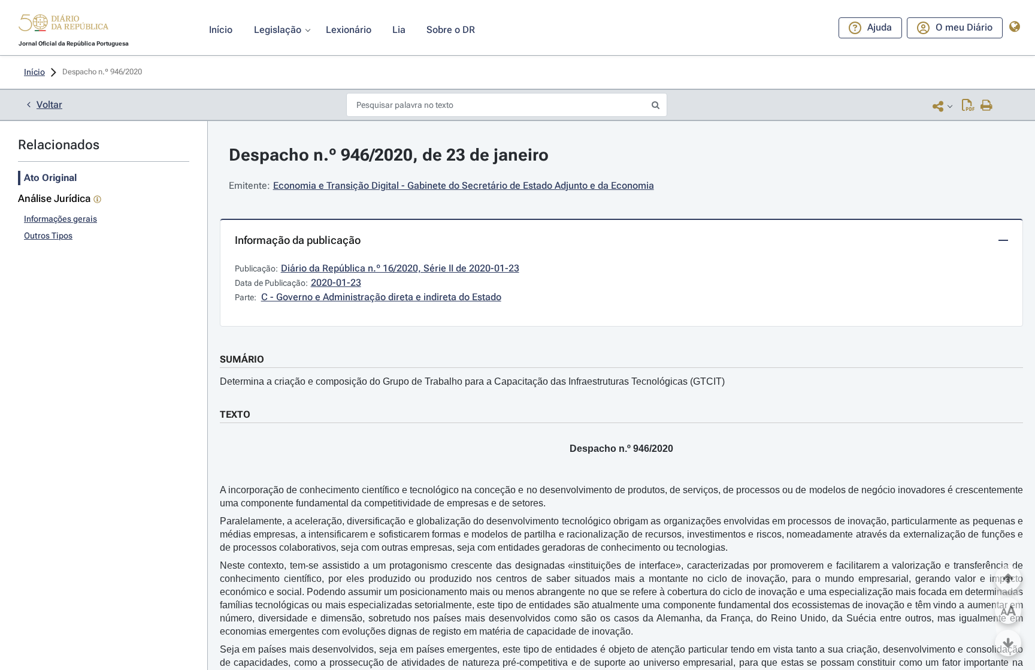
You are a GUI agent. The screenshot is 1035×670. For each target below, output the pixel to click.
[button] (63, 24)
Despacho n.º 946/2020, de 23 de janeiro (389, 155)
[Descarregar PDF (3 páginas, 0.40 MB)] (968, 106)
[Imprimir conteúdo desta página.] (986, 106)
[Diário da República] (63, 25)
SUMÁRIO (242, 359)
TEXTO (235, 414)
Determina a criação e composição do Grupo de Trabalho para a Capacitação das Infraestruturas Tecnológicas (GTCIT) (472, 381)
